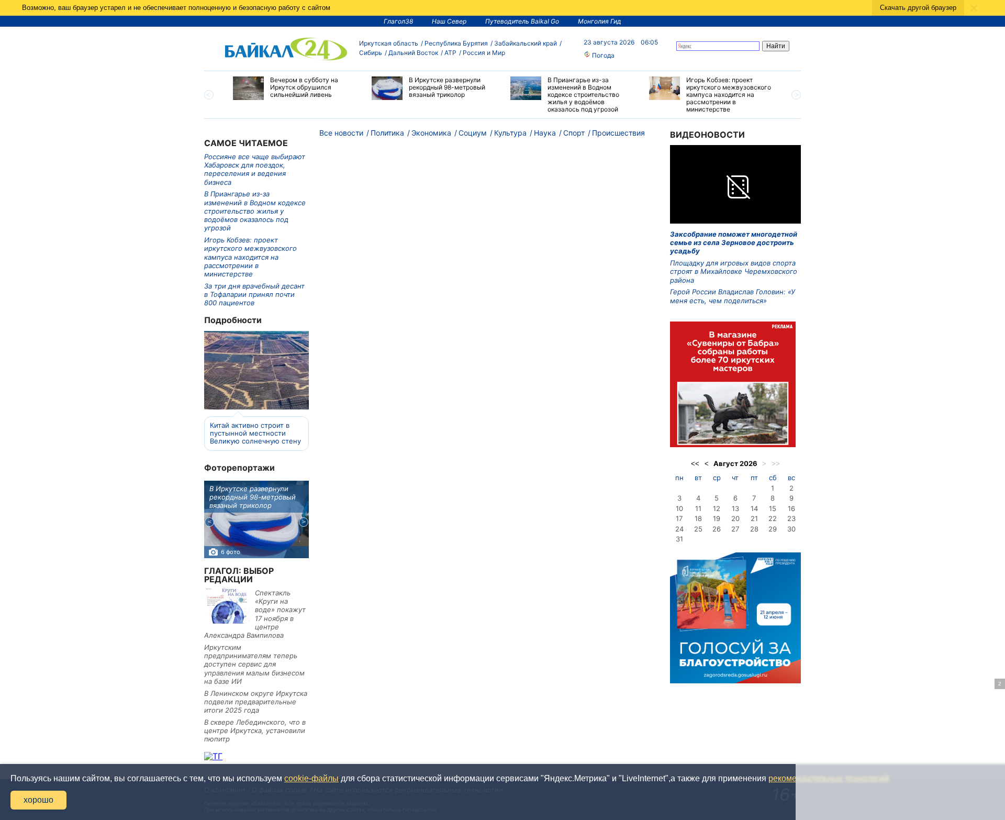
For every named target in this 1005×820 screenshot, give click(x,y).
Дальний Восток (413, 53)
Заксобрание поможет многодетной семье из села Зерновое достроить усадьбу (733, 243)
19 (716, 518)
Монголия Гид (599, 21)
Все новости (341, 132)
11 (698, 508)
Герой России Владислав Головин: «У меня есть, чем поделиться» (732, 295)
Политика (387, 132)
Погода (602, 55)
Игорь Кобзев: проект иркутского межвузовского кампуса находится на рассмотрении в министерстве (250, 257)
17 (679, 518)
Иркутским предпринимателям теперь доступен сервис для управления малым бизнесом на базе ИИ (254, 664)
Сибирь (370, 53)
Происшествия (618, 132)
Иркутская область (388, 43)
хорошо (38, 799)
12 (716, 508)
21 (754, 518)
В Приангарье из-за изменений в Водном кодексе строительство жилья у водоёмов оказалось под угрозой (255, 211)
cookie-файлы (311, 778)
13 (735, 508)
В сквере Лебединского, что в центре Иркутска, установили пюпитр (255, 731)
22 (772, 518)
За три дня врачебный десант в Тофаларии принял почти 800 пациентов (254, 294)
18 (698, 518)
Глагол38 (398, 21)
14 (754, 508)
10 (679, 508)
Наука (545, 132)
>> (776, 464)
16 (791, 508)
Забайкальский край (525, 43)
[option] (294, 88)
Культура (510, 132)
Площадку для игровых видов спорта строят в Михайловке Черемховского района (733, 271)
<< (695, 464)
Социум (473, 132)
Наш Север (449, 21)
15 (772, 508)
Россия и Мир (484, 53)
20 (735, 518)
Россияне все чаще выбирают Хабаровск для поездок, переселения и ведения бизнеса (254, 169)
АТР (450, 53)
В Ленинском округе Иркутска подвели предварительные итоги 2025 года (255, 702)
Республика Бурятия (456, 43)
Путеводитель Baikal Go (522, 21)
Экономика (431, 132)
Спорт (574, 132)
